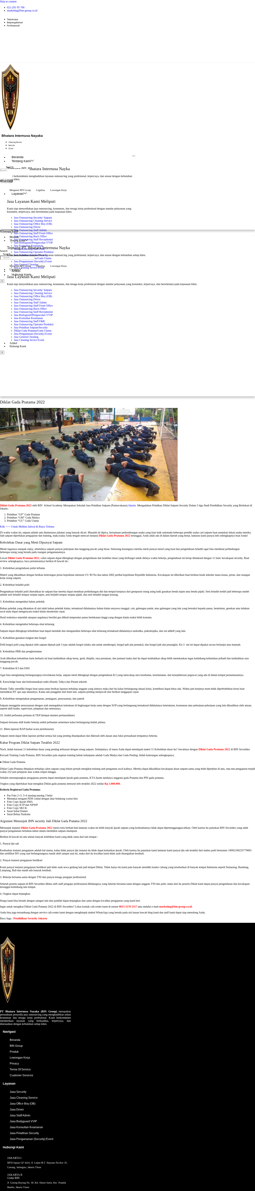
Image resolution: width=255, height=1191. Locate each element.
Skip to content (8, 1)
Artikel (13, 343)
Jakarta (132, 505)
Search (9, 167)
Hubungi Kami (18, 346)
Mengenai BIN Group (20, 190)
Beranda (17, 157)
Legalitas (40, 190)
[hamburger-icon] (133, 155)
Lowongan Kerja (58, 190)
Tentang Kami (21, 161)
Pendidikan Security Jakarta (30, 918)
